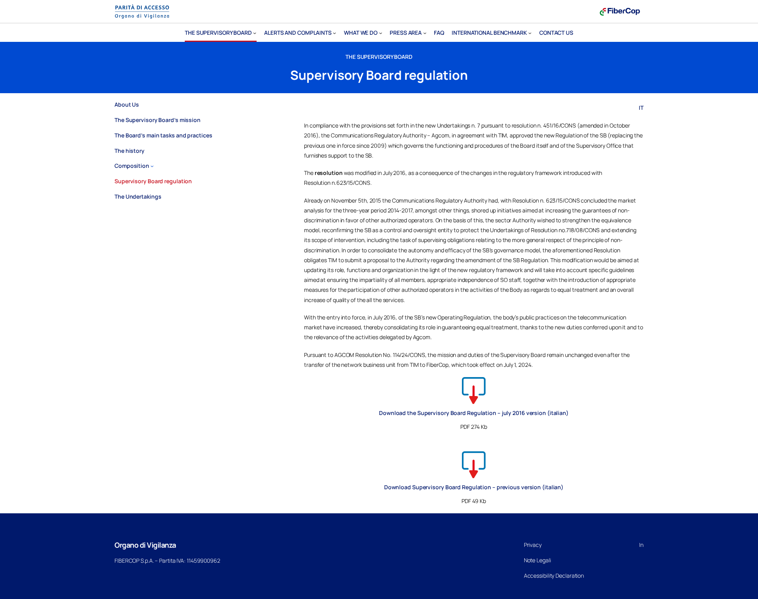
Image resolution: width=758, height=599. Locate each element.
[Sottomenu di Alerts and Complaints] (334, 32)
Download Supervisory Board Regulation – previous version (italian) (473, 487)
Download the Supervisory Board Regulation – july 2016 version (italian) (473, 413)
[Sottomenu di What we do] (380, 32)
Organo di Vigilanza (145, 545)
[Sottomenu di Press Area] (424, 32)
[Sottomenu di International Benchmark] (529, 32)
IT (641, 107)
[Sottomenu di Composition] (152, 165)
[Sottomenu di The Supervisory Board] (254, 32)
